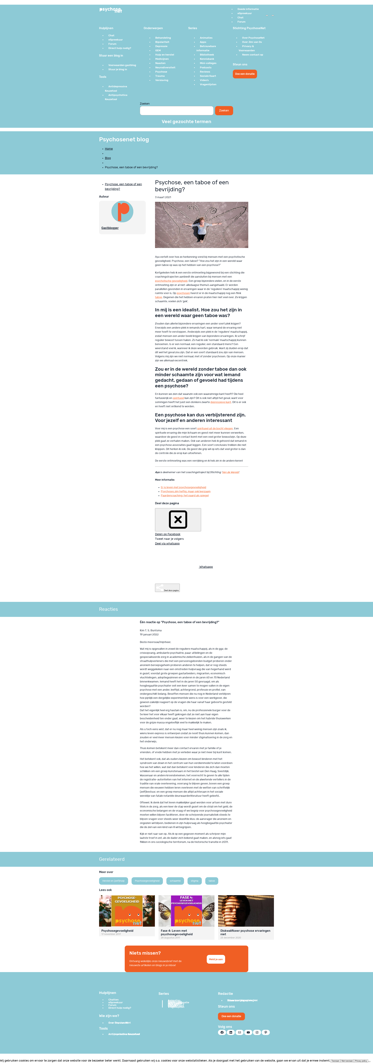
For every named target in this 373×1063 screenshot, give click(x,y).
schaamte (175, 881)
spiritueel (178, 398)
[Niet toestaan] (369, 1061)
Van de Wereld (230, 472)
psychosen (183, 293)
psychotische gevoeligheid (171, 281)
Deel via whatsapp (167, 543)
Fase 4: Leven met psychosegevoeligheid (177, 932)
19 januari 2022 (149, 634)
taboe (158, 297)
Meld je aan (216, 959)
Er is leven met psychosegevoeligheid (183, 487)
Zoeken (145, 103)
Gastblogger (110, 228)
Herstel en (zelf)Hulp (113, 881)
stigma (194, 881)
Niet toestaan (347, 1061)
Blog (108, 158)
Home (109, 148)
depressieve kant (220, 402)
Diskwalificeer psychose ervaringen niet (245, 932)
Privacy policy (361, 1061)
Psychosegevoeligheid (147, 881)
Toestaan (335, 1061)
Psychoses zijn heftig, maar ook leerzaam (186, 491)
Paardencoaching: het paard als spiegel (185, 495)
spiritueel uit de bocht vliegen (215, 428)
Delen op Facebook (167, 534)
